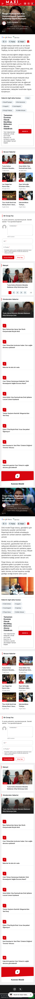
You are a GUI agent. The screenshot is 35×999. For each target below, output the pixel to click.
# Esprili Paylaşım (7, 102)
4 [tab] (21, 292)
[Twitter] (20, 989)
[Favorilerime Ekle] (28, 41)
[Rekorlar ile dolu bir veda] (17, 360)
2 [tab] (13, 292)
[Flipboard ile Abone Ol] (16, 37)
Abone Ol (25, 131)
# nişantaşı (18, 608)
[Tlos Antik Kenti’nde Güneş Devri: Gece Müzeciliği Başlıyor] (9, 199)
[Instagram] (14, 989)
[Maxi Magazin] (14, 3)
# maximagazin (16, 106)
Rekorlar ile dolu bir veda (11, 367)
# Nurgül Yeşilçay (7, 110)
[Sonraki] (30, 292)
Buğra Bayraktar (12, 22)
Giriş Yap (20, 257)
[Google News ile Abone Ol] (6, 37)
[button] (25, 3)
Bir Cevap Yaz (8, 216)
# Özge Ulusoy (7, 612)
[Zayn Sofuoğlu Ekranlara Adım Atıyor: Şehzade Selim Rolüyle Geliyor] (26, 181)
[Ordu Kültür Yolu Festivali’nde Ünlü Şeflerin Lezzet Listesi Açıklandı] (26, 162)
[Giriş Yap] (28, 3)
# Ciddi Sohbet (7, 604)
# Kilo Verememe (20, 102)
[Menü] (2, 3)
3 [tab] (17, 292)
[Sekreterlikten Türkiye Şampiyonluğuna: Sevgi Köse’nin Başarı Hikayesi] (26, 199)
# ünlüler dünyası (20, 110)
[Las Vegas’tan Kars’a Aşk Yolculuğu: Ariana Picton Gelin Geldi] (9, 181)
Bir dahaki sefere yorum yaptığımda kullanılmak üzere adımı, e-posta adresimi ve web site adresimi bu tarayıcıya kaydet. (17, 251)
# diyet (27, 98)
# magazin (5, 106)
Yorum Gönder (8, 257)
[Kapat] (30, 994)
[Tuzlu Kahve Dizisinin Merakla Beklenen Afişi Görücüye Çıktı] (9, 162)
